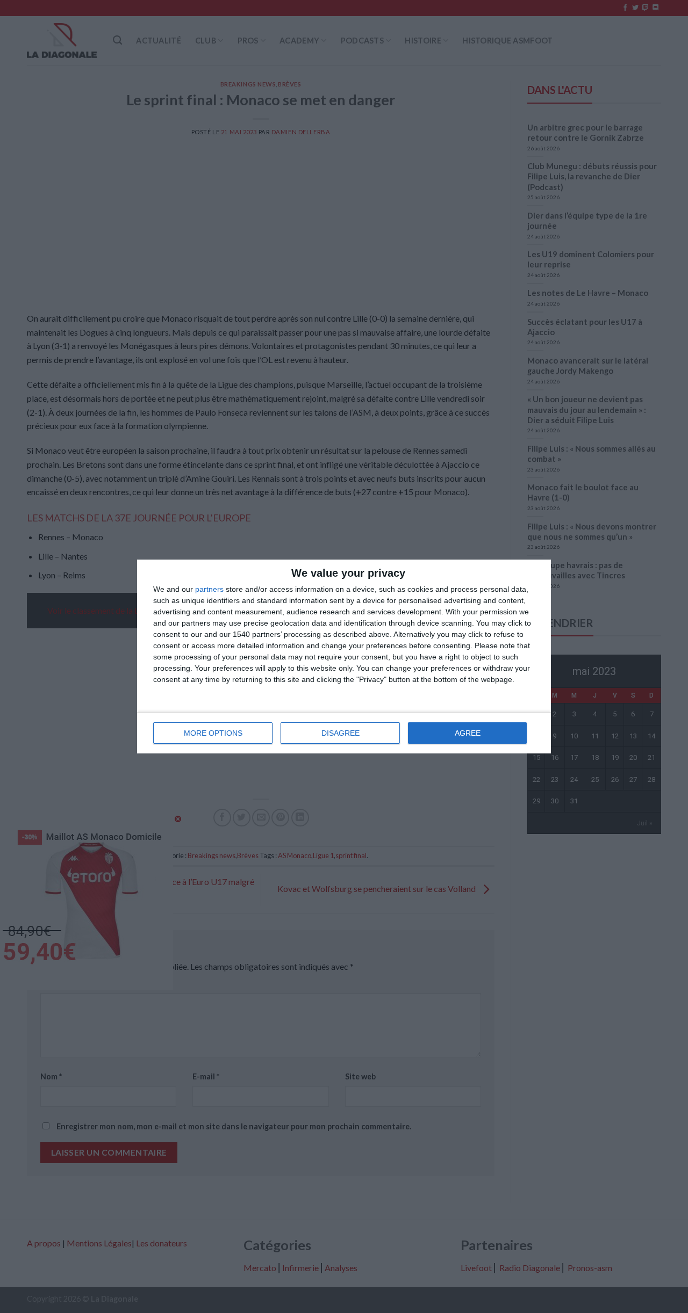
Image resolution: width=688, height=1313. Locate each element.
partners (209, 589)
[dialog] (344, 656)
